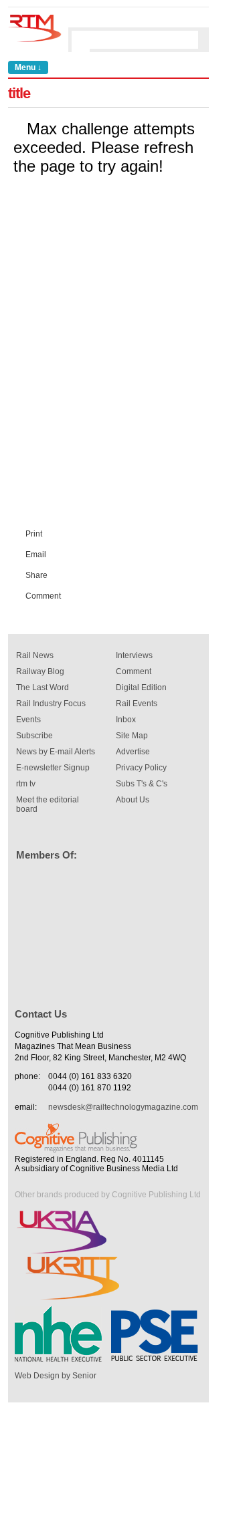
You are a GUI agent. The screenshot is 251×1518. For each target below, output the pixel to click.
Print (33, 534)
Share (36, 575)
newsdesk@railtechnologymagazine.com (123, 1107)
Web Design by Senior (55, 1375)
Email (35, 554)
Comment (43, 596)
